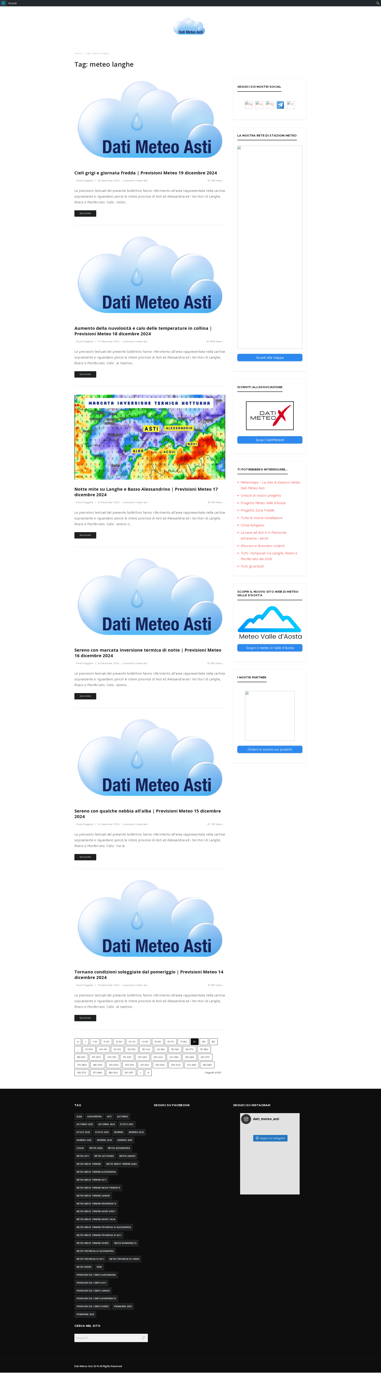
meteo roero (84, 1267)
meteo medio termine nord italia (96, 1219)
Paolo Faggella (84, 180)
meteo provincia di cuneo (124, 1259)
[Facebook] (249, 105)
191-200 (96, 1057)
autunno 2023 (85, 1124)
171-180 (204, 1049)
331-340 (176, 1064)
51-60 (158, 1041)
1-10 (95, 1041)
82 (203, 1041)
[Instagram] (259, 105)
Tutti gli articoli (252, 566)
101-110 (103, 1049)
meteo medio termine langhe (93, 1195)
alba (79, 1116)
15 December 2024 (108, 663)
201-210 (111, 1057)
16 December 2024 (109, 502)
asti (109, 1116)
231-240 (158, 1057)
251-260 (189, 1057)
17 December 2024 (109, 341)
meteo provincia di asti (90, 1259)
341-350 (191, 1064)
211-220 (127, 1057)
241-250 (174, 1057)
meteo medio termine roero (93, 1243)
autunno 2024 (106, 1124)
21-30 (119, 1041)
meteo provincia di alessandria (95, 1251)
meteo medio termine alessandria (96, 1171)
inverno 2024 (104, 1140)
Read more (85, 213)
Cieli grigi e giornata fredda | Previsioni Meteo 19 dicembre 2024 (145, 173)
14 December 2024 (109, 824)
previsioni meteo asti (136, 180)
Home (78, 53)
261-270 (205, 1057)
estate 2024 (102, 1132)
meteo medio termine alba (121, 1164)
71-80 (183, 1041)
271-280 (82, 1064)
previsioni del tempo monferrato (96, 1298)
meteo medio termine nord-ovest (96, 1211)
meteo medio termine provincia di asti (99, 1235)
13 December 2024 (109, 985)
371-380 (97, 1072)
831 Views (216, 502)
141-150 (161, 1049)
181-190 (81, 1057)
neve (99, 1267)
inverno (118, 1132)
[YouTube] (270, 105)
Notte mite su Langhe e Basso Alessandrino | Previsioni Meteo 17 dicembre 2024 (146, 491)
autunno (122, 1116)
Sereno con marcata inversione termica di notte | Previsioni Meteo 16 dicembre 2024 (147, 652)
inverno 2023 (84, 1140)
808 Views (216, 341)
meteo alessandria (119, 1148)
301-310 (129, 1064)
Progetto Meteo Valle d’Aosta (263, 503)
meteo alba (96, 1148)
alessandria (94, 1116)
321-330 (160, 1064)
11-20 (106, 1041)
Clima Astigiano (252, 525)
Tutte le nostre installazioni (262, 518)
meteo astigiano (104, 1156)
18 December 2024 (109, 180)
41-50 (145, 1041)
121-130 (132, 1049)
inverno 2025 (124, 1140)
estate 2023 (83, 1132)
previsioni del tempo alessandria (96, 1274)
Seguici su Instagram (272, 1138)
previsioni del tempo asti (91, 1282)
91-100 (89, 1049)
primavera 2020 (123, 1306)
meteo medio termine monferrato (96, 1203)
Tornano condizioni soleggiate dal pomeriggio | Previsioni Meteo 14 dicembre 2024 (148, 974)
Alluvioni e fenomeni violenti (263, 546)
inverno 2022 (136, 1132)
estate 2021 (126, 1124)
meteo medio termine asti (91, 1179)
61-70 (170, 1041)
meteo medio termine (89, 1164)
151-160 (175, 1049)
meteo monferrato (125, 1243)
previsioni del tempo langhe (93, 1290)
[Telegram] (280, 105)
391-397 (129, 1072)
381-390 (113, 1072)
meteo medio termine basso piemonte (98, 1187)
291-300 (113, 1064)
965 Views (216, 180)
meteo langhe (127, 1156)
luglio (80, 1148)
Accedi (12, 3)
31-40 (132, 1041)
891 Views (216, 985)
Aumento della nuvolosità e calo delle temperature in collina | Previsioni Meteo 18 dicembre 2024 (143, 331)
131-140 (146, 1049)
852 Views (216, 663)
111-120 (117, 1049)
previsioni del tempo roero (93, 1306)
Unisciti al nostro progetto (261, 495)
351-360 (207, 1064)
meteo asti (83, 1156)
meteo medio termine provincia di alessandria (104, 1227)
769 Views (216, 824)
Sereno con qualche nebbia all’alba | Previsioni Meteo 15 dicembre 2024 (147, 813)
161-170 (189, 1049)
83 (213, 1041)
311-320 (144, 1064)
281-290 (97, 1064)
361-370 (81, 1072)
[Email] (291, 105)
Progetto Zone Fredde (257, 510)
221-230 (142, 1057)
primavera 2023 (85, 1314)
